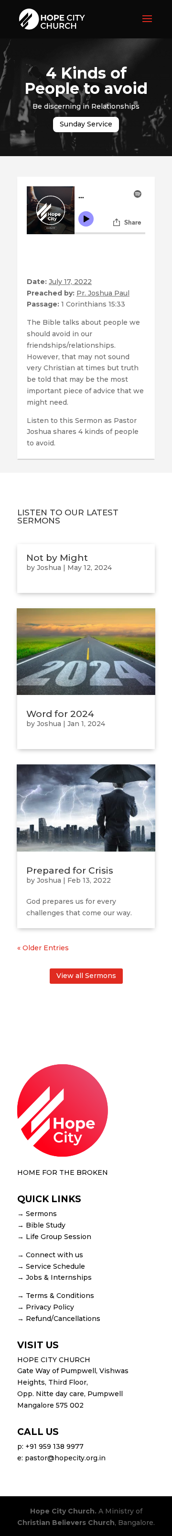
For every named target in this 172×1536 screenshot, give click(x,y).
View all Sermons (86, 975)
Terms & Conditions (60, 1295)
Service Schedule (55, 1266)
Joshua (49, 567)
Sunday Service (86, 124)
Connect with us (54, 1255)
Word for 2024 (60, 713)
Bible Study (45, 1225)
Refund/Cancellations (63, 1318)
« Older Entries (43, 948)
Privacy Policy (50, 1307)
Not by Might (57, 557)
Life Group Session (58, 1236)
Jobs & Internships (59, 1277)
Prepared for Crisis (69, 870)
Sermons (41, 1213)
